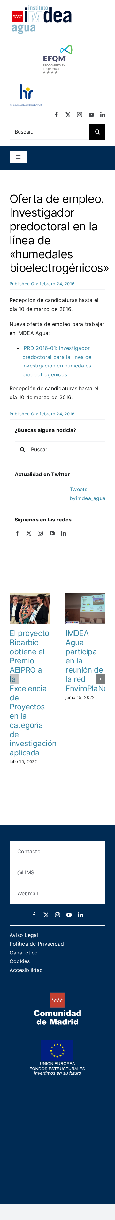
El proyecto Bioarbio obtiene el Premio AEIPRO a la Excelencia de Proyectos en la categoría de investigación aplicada (33, 693)
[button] (14, 679)
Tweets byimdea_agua (87, 493)
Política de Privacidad (37, 943)
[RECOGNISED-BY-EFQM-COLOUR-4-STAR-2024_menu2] (57, 43)
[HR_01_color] (26, 86)
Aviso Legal (24, 935)
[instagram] (79, 114)
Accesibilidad (26, 970)
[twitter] (68, 114)
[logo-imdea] (41, 7)
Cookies (20, 961)
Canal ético (24, 952)
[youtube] (91, 114)
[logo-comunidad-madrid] (57, 995)
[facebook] (56, 114)
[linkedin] (102, 114)
